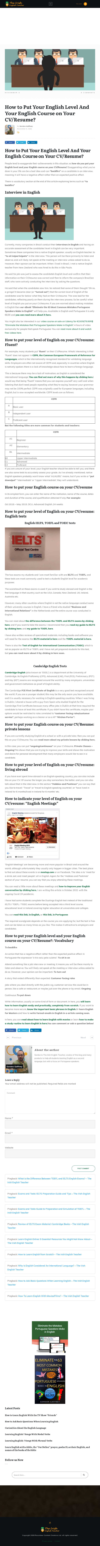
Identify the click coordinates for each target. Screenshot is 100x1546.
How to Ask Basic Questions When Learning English (31, 1421)
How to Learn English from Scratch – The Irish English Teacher (50, 1254)
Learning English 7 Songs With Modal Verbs (27, 1434)
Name (9, 1118)
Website (9, 1147)
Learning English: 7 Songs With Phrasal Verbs (28, 1440)
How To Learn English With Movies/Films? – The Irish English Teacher (53, 1296)
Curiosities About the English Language (25, 1427)
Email (9, 1133)
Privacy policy (47, 1541)
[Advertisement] (50, 26)
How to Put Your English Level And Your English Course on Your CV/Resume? (47, 113)
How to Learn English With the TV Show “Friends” (31, 1415)
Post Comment (83, 1168)
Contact (57, 1541)
